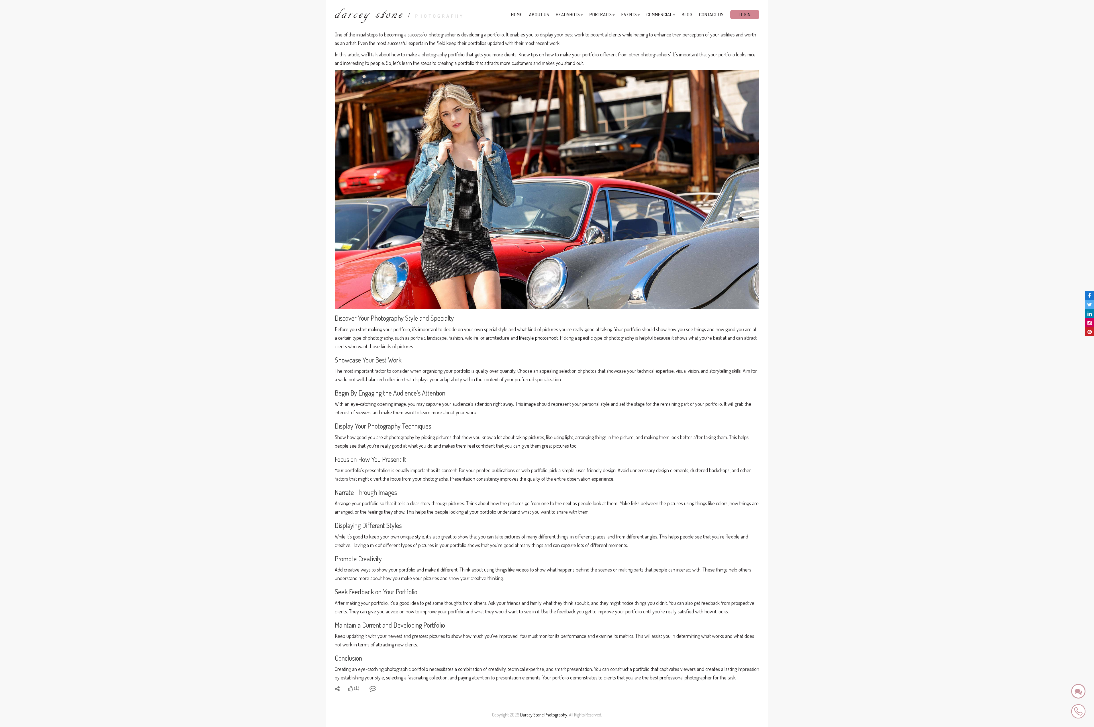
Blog (687, 14)
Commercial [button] (659, 14)
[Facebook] (1089, 295)
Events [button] (629, 14)
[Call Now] (1078, 711)
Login (745, 14)
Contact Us (711, 14)
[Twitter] (1089, 304)
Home (516, 14)
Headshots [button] (568, 14)
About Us (539, 14)
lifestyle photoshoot (538, 338)
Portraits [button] (600, 14)
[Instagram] (1089, 322)
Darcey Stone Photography (543, 715)
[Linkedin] (1089, 313)
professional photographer (686, 677)
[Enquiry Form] (1078, 691)
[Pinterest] (1089, 331)
